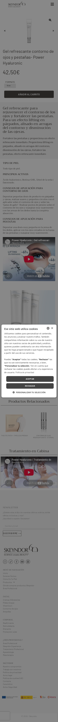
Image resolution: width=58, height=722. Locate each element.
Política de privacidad (24, 372)
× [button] (52, 328)
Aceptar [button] (30, 379)
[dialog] (28, 361)
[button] (29, 392)
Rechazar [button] (30, 386)
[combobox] (48, 328)
